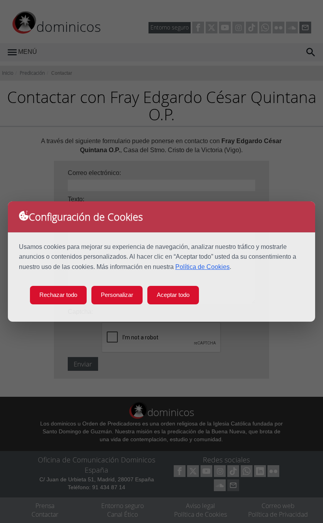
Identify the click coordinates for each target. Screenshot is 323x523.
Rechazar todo (58, 294)
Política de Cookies (202, 266)
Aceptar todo (173, 294)
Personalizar (117, 294)
